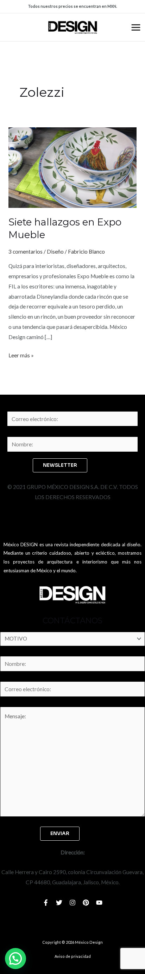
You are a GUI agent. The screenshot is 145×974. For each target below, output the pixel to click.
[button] (15, 958)
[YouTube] (99, 902)
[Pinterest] (86, 902)
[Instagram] (72, 902)
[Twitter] (59, 902)
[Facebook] (46, 902)
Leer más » (21, 354)
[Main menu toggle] (136, 27)
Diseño (55, 251)
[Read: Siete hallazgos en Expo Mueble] (72, 167)
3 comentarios (25, 251)
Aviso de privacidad (73, 956)
